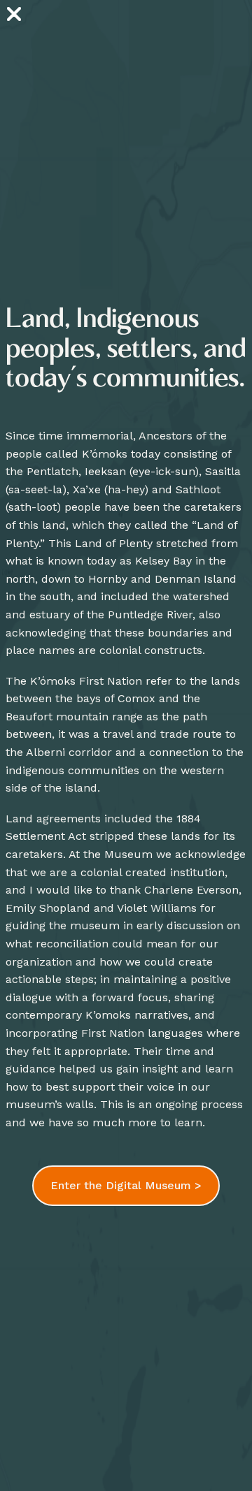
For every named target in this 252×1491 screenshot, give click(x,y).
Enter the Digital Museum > (126, 1185)
